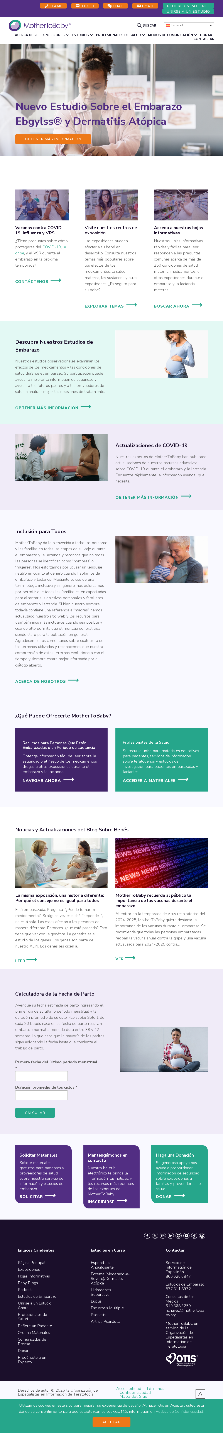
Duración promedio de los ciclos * (46, 1087)
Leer (26, 960)
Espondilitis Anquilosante (102, 1265)
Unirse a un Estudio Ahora (34, 1305)
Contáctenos (32, 281)
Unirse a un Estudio (188, 11)
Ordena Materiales (34, 1332)
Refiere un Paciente (188, 6)
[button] (147, 25)
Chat (117, 6)
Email (147, 6)
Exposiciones (29, 1269)
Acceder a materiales (149, 780)
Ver (125, 958)
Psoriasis (98, 1314)
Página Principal (32, 1262)
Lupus (96, 1301)
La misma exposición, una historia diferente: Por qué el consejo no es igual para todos (59, 897)
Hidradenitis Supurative (101, 1292)
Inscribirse (101, 1201)
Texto (87, 6)
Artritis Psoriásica (105, 1321)
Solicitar (31, 1196)
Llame (56, 6)
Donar (23, 1350)
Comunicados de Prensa (32, 1342)
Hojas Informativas (34, 1276)
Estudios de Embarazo (37, 1296)
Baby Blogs (28, 1283)
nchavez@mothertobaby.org (185, 1313)
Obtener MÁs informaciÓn (147, 497)
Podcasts (25, 1289)
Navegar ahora (42, 780)
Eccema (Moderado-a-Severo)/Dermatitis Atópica (110, 1278)
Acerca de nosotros (40, 681)
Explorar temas (104, 306)
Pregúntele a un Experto (32, 1360)
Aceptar (111, 1422)
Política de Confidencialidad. (180, 1411)
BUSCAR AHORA (171, 306)
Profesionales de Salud (32, 1317)
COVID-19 (51, 247)
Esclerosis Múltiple (107, 1308)
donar (164, 1196)
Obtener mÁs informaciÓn (53, 139)
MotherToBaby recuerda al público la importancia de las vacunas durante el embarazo (154, 900)
